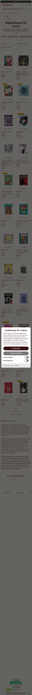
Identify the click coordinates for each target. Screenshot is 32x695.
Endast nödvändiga (16, 353)
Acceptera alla (16, 348)
